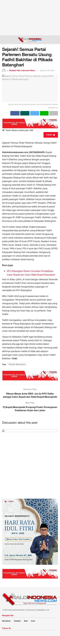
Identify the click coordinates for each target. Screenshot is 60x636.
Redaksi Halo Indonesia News (22, 70)
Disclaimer (6, 621)
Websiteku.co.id (43, 610)
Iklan (26, 621)
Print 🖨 (50, 134)
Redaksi (17, 621)
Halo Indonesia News (16, 610)
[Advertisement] (30, 17)
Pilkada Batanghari (17, 364)
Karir (33, 621)
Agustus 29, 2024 (47, 70)
